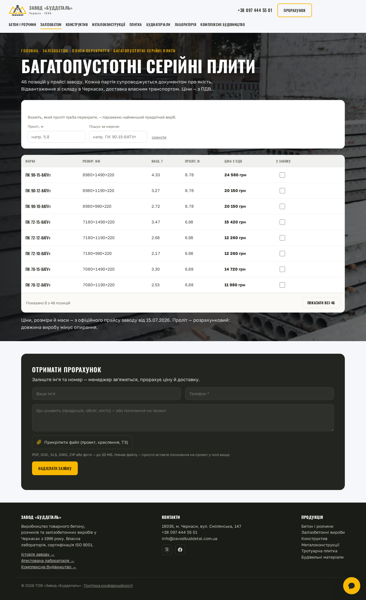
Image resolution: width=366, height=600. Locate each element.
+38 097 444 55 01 (255, 10)
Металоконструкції (108, 24)
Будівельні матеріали (322, 557)
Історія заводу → (38, 554)
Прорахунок (295, 10)
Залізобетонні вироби (323, 532)
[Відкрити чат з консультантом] (351, 585)
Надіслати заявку (54, 468)
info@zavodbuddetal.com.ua (189, 538)
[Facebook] (180, 550)
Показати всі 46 (321, 302)
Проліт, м (35, 126)
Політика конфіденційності (108, 585)
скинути (159, 137)
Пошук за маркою (104, 126)
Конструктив (77, 24)
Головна (30, 50)
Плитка (136, 24)
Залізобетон (50, 24)
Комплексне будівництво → (48, 566)
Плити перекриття (91, 50)
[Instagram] (167, 550)
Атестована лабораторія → (47, 560)
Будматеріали (158, 24)
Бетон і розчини (22, 24)
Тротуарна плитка (319, 550)
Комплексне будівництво (222, 24)
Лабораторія (185, 24)
